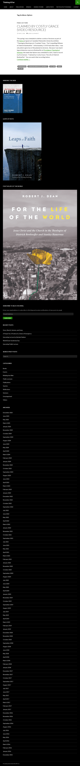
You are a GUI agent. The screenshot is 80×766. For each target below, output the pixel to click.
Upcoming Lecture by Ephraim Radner (14, 337)
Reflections (6, 389)
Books (5, 368)
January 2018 (7, 667)
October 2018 (7, 639)
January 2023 (7, 493)
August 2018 (7, 646)
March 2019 (6, 622)
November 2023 (8, 465)
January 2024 (7, 461)
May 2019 (6, 615)
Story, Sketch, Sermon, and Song (13, 330)
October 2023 (7, 468)
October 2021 (7, 535)
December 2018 (8, 632)
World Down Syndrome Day (11, 340)
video (59, 66)
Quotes (5, 386)
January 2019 (7, 629)
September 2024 (8, 437)
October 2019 (7, 601)
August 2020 (7, 577)
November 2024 (8, 430)
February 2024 (7, 458)
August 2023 (7, 475)
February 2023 (7, 489)
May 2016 (6, 737)
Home (5, 7)
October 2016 (7, 720)
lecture (52, 66)
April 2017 (6, 699)
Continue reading (23, 59)
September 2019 (8, 604)
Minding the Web (38, 7)
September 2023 (8, 472)
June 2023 (6, 479)
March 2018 (6, 660)
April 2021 (6, 552)
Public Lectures (22, 23)
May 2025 (6, 419)
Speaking (28, 7)
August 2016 (7, 727)
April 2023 (6, 482)
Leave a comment (33, 33)
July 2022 (6, 510)
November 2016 (8, 716)
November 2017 (8, 674)
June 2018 (6, 650)
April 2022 (6, 521)
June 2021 (6, 545)
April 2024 (6, 451)
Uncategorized (7, 396)
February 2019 (7, 625)
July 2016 (6, 730)
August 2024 (7, 440)
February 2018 (7, 664)
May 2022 (6, 517)
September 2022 (8, 507)
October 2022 (7, 503)
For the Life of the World (63, 7)
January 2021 (7, 563)
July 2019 (6, 611)
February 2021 (7, 559)
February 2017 (7, 706)
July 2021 (6, 542)
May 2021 (6, 549)
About (11, 7)
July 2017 (6, 688)
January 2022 (7, 528)
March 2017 (6, 702)
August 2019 (7, 608)
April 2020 (6, 590)
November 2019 (8, 597)
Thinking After (9, 2)
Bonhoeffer (22, 66)
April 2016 (6, 741)
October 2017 (7, 678)
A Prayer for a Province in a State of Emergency (17, 333)
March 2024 (6, 454)
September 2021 (8, 538)
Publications (20, 7)
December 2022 (8, 496)
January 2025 (7, 426)
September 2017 (8, 681)
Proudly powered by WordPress (11, 763)
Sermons (5, 393)
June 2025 (6, 416)
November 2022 (8, 500)
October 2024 (7, 433)
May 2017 (6, 695)
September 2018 (8, 643)
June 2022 (6, 514)
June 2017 (6, 692)
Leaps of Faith (50, 7)
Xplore (21, 41)
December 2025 (8, 412)
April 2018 (6, 657)
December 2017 (8, 671)
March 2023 (6, 486)
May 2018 (6, 653)
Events (5, 372)
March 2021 (6, 556)
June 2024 (6, 444)
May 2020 (6, 587)
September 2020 (8, 573)
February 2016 (7, 748)
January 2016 (7, 751)
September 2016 (8, 723)
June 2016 (6, 734)
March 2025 (6, 423)
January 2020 (7, 594)
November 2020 (8, 566)
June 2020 (6, 584)
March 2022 (6, 524)
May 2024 (6, 447)
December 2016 (8, 713)
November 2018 (8, 636)
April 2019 (6, 618)
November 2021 (8, 531)
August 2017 (7, 685)
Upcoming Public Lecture (10, 344)
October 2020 (7, 570)
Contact (76, 7)
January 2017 (7, 709)
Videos (5, 400)
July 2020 (6, 580)
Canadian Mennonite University (38, 66)
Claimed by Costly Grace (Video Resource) (38, 28)
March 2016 (6, 744)
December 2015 (8, 755)
